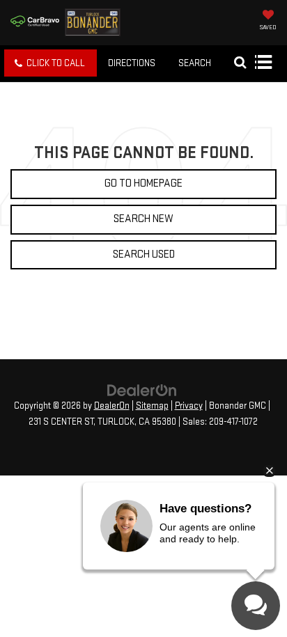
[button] (50, 63)
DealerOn (112, 405)
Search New (143, 219)
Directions (131, 63)
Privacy (189, 405)
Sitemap (152, 405)
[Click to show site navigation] (263, 63)
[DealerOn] (142, 389)
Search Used (144, 254)
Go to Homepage (143, 183)
